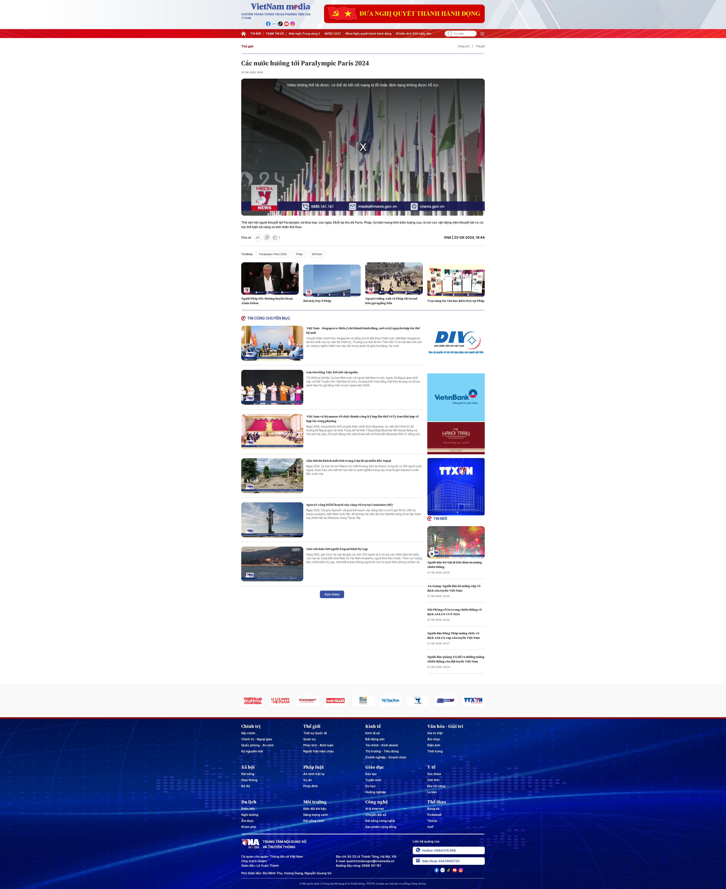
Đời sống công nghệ (380, 821)
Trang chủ (463, 46)
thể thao (317, 254)
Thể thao (436, 802)
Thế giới (247, 46)
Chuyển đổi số (375, 815)
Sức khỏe (434, 774)
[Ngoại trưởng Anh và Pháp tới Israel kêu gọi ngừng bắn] (394, 278)
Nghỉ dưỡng (249, 815)
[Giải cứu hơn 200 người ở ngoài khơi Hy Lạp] (272, 564)
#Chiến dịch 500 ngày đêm (414, 33)
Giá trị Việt (435, 733)
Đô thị (245, 786)
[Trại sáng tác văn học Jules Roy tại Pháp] (456, 281)
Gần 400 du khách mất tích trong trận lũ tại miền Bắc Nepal (348, 460)
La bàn (432, 792)
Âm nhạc (433, 739)
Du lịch (248, 802)
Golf (430, 827)
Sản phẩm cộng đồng (380, 827)
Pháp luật (313, 767)
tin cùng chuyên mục (268, 318)
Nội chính (248, 733)
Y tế (431, 767)
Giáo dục (374, 767)
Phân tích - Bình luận (318, 745)
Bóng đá (433, 809)
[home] (243, 33)
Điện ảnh (433, 745)
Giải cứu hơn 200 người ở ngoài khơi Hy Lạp (337, 549)
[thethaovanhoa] (473, 701)
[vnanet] (418, 701)
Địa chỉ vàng (436, 786)
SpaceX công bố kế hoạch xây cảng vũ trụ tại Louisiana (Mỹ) (349, 505)
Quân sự (309, 739)
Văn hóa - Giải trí (445, 726)
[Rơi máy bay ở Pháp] (332, 281)
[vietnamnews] (335, 701)
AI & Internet (374, 809)
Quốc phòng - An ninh (257, 745)
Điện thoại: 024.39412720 (441, 861)
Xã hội (248, 767)
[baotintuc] (445, 701)
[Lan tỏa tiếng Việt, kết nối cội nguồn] (272, 387)
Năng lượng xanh (315, 815)
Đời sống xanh (313, 821)
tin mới (440, 518)
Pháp (299, 254)
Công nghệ (376, 802)
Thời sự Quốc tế (315, 733)
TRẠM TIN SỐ (275, 33)
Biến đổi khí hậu (314, 809)
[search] (448, 33)
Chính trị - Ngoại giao (256, 739)
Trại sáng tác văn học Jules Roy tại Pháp (455, 301)
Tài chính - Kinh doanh (381, 745)
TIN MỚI (255, 33)
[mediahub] (390, 701)
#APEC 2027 (332, 33)
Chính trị (251, 726)
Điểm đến (248, 809)
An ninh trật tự (313, 774)
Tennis (432, 821)
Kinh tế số (372, 733)
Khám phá (248, 827)
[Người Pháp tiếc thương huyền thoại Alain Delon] (270, 278)
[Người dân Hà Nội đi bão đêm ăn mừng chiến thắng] (456, 542)
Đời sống (247, 774)
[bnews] (308, 701)
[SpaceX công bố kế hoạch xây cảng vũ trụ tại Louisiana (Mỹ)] (272, 519)
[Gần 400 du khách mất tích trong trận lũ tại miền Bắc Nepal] (272, 475)
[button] (454, 512)
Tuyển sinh (373, 780)
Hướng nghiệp (375, 792)
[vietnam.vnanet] (280, 701)
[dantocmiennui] (363, 701)
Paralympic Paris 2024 (273, 254)
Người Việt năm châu (318, 751)
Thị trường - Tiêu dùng (382, 751)
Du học (370, 786)
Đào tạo (371, 774)
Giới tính (433, 780)
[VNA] (268, 24)
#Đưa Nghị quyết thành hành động (368, 33)
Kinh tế (373, 726)
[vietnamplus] (252, 701)
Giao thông (249, 780)
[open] (482, 33)
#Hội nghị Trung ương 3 (304, 33)
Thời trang (435, 751)
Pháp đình (310, 786)
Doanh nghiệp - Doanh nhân (385, 757)
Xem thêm (332, 594)
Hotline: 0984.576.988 (439, 850)
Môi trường (315, 802)
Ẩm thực (247, 821)
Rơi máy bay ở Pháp (317, 301)
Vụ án (307, 780)
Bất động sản (375, 739)
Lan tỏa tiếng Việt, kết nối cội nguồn (332, 372)
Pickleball (434, 815)
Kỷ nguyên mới (252, 751)
